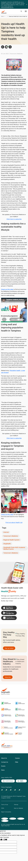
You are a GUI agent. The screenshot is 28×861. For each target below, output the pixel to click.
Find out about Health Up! (14, 522)
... (6, 16)
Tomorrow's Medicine (10, 536)
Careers (17, 758)
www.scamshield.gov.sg (7, 7)
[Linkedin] (11, 790)
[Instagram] (15, 790)
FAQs (16, 762)
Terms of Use (4, 804)
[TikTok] (7, 790)
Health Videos (21, 781)
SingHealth (7, 543)
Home (2, 16)
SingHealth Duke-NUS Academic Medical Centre (14, 548)
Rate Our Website (18, 808)
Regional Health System (11, 540)
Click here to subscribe (14, 219)
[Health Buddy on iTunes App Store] (9, 608)
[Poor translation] (5, 839)
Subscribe (8, 677)
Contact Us (4, 762)
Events (3, 766)
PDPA (2, 808)
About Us (4, 758)
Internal (6, 532)
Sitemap (16, 804)
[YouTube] (20, 790)
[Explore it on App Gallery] (9, 618)
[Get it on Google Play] (9, 613)
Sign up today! (9, 648)
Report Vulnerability (6, 812)
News (3, 770)
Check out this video (7, 289)
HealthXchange (9, 781)
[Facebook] (2, 790)
